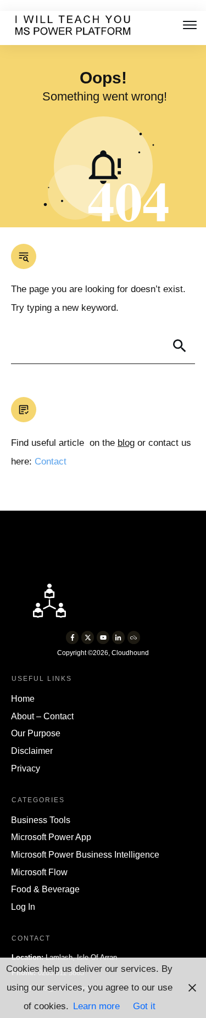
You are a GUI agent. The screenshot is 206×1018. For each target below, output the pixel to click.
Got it (144, 1006)
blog (126, 443)
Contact (50, 461)
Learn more (96, 1006)
